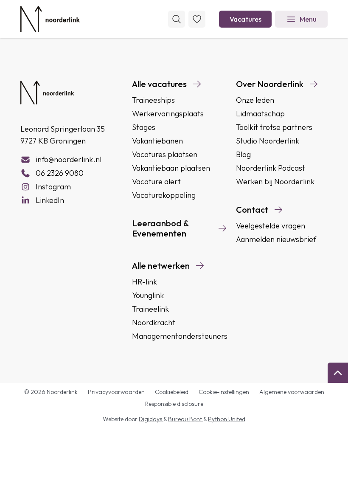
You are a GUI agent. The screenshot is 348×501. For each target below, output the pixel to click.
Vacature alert (156, 181)
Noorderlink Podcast (270, 168)
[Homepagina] (50, 19)
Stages (143, 127)
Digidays (151, 419)
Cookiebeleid (171, 392)
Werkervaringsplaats (168, 113)
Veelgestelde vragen (270, 226)
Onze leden (255, 100)
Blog (243, 154)
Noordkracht (153, 322)
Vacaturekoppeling (164, 195)
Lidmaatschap (260, 113)
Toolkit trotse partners (274, 127)
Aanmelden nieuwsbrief (276, 239)
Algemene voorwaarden (291, 392)
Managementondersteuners (179, 336)
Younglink (148, 295)
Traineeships (153, 100)
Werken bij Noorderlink (275, 181)
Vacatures (245, 19)
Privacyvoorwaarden (116, 392)
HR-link (144, 282)
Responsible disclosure (174, 404)
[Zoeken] (176, 19)
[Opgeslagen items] (196, 19)
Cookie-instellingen (224, 392)
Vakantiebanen (157, 141)
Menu (308, 19)
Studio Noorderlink (267, 141)
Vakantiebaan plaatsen (171, 168)
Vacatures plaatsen (164, 154)
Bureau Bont (185, 419)
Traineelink (150, 309)
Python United (226, 419)
